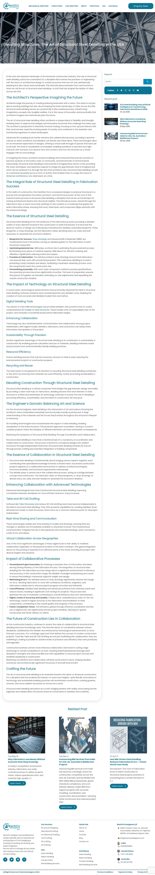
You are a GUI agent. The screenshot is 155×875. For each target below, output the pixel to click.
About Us (83, 828)
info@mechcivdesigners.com (132, 838)
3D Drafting (46, 841)
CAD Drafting (71, 6)
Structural (56, 6)
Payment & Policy (125, 872)
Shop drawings (40, 239)
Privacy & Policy (144, 872)
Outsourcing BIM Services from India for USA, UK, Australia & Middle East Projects (134, 135)
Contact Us (83, 841)
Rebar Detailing (47, 856)
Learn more (15, 783)
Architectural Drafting (50, 834)
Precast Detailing (86, 861)
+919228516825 (126, 846)
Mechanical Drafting (39, 6)
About (84, 6)
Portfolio (94, 6)
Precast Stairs (47, 860)
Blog (81, 838)
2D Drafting (46, 845)
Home (5, 37)
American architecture (17, 176)
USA (104, 6)
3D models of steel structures (35, 310)
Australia (113, 6)
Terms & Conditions (105, 872)
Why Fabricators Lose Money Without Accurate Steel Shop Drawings (133, 121)
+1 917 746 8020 (126, 854)
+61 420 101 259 (126, 862)
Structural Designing (49, 828)
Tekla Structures (26, 504)
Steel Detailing (47, 853)
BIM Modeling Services (50, 863)
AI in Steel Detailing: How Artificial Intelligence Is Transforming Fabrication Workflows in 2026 (135, 107)
